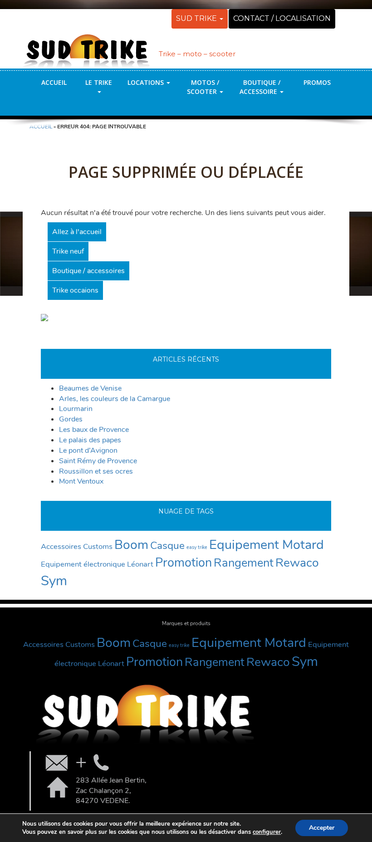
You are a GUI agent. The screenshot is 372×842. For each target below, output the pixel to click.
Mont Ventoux (81, 481)
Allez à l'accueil (77, 232)
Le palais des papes (90, 440)
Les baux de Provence (94, 430)
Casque (167, 545)
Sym (54, 581)
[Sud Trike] (86, 46)
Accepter (321, 827)
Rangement (244, 563)
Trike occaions (75, 290)
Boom (131, 544)
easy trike (196, 547)
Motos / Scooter (203, 87)
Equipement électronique (83, 564)
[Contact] (76, 762)
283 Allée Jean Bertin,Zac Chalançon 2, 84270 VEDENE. (111, 790)
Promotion (183, 562)
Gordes (71, 419)
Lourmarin (76, 409)
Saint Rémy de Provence (98, 461)
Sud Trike (197, 18)
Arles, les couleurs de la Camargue (114, 399)
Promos (317, 82)
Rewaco (297, 562)
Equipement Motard (266, 544)
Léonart (140, 564)
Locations (146, 82)
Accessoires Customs (77, 546)
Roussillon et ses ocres (96, 471)
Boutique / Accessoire (260, 87)
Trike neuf (68, 251)
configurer (267, 832)
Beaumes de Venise (90, 388)
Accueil (54, 82)
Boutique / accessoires (88, 271)
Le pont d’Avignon (88, 450)
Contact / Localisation (282, 18)
